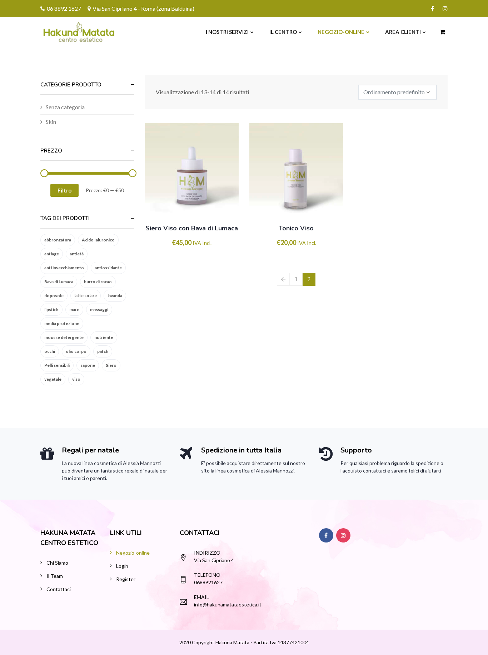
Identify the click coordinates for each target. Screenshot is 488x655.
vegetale (52, 379)
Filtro (64, 190)
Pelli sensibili (57, 365)
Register (125, 579)
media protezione (61, 323)
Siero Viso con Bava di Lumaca (191, 228)
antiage (51, 253)
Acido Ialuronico (98, 239)
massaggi (99, 309)
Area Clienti (403, 32)
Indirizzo (207, 553)
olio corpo (76, 351)
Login (122, 566)
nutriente (103, 337)
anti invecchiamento (64, 267)
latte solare (85, 295)
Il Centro (283, 32)
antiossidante (108, 267)
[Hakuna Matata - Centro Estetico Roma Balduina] (62, 31)
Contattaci (58, 589)
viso (76, 379)
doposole (54, 295)
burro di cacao (98, 281)
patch (102, 351)
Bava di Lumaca (58, 281)
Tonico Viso (296, 228)
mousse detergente (64, 337)
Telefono (207, 575)
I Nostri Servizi (227, 32)
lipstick (51, 309)
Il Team (54, 576)
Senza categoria (65, 107)
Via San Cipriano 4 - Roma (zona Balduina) (143, 8)
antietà (77, 253)
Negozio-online (341, 32)
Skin (51, 121)
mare (74, 309)
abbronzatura (57, 239)
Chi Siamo (57, 563)
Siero (111, 365)
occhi (49, 351)
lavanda (115, 295)
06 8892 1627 (64, 8)
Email (201, 597)
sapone (87, 365)
